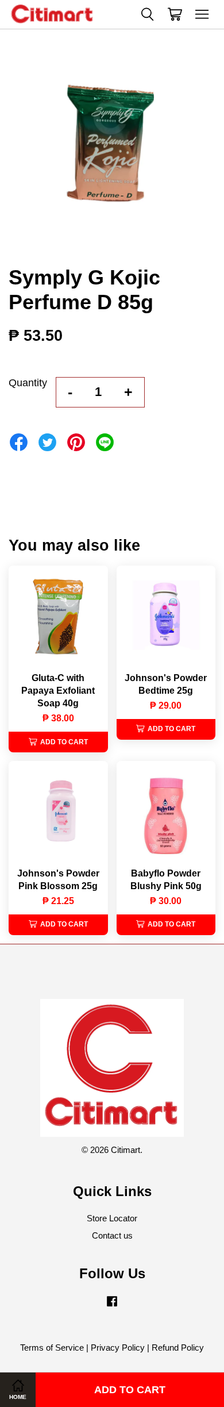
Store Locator (112, 1218)
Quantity (28, 383)
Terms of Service (52, 1347)
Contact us (112, 1235)
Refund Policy (178, 1347)
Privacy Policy (118, 1347)
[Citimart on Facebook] (112, 1306)
